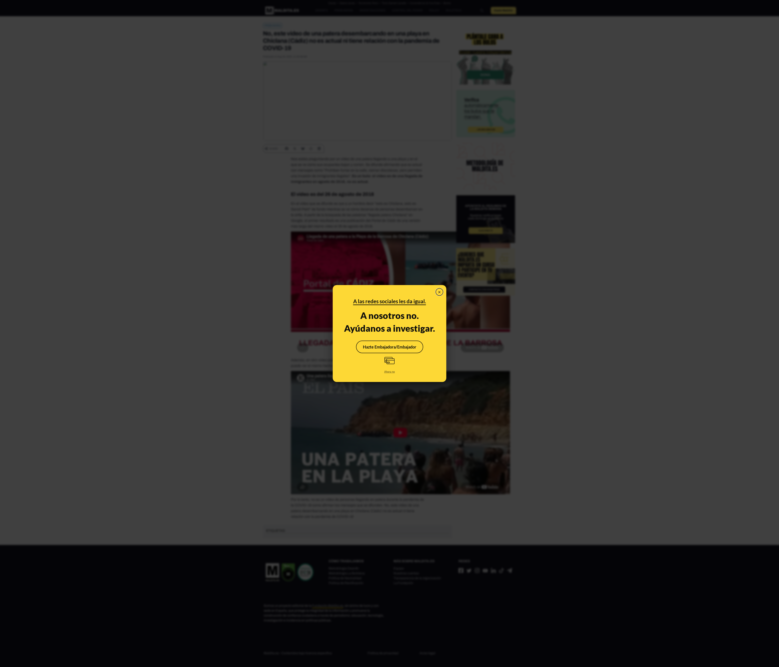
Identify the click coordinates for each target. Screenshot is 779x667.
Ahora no (389, 371)
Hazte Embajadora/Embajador (389, 346)
